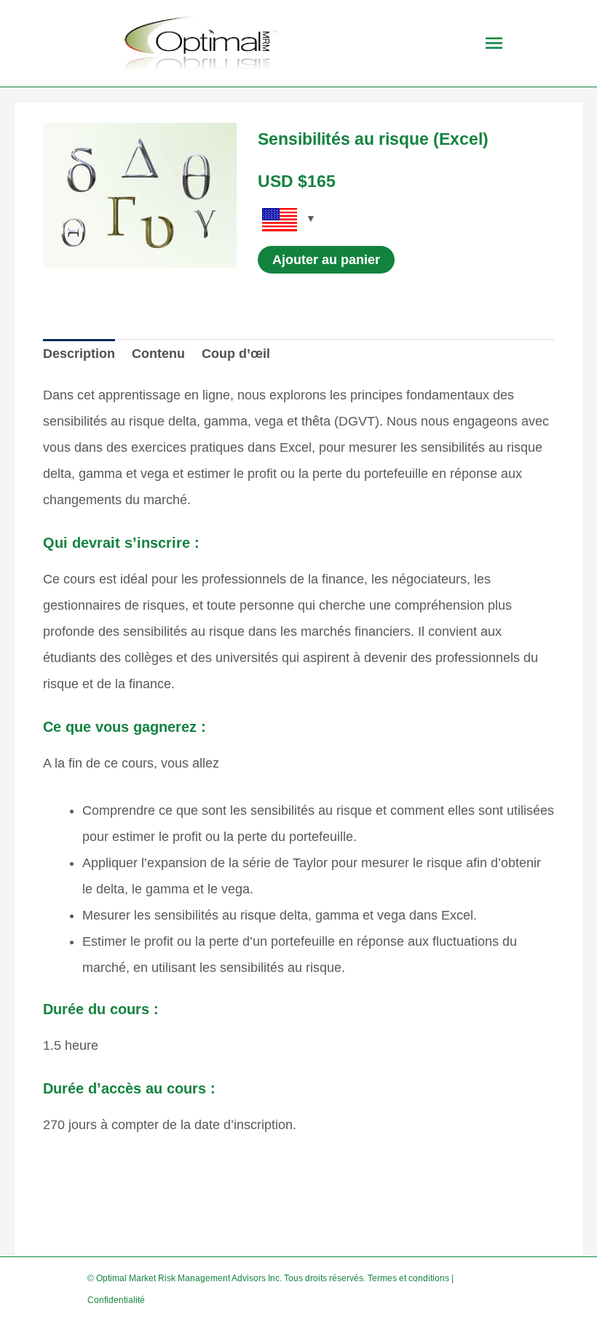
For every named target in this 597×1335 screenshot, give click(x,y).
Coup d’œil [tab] (236, 353)
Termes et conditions (408, 1278)
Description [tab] (79, 353)
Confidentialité (116, 1300)
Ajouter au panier (326, 259)
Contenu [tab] (158, 353)
